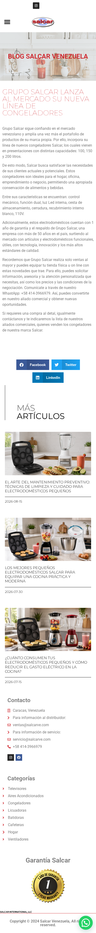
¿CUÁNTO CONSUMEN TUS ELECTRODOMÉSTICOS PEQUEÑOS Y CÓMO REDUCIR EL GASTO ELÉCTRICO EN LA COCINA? (46, 665)
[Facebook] (19, 757)
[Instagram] (36, 5)
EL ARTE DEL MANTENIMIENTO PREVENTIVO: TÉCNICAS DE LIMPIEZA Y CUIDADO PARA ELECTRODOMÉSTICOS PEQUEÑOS (47, 486)
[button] (7, 22)
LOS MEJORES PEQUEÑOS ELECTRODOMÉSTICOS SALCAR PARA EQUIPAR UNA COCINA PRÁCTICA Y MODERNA (40, 575)
